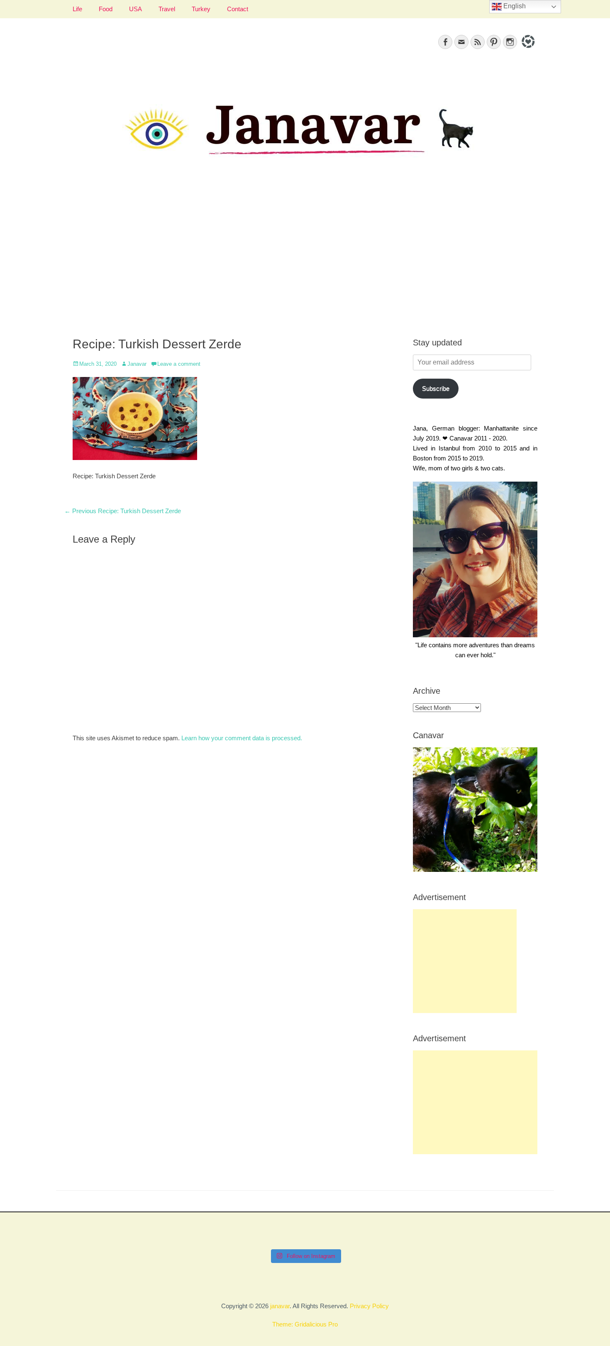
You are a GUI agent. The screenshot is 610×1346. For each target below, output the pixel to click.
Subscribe (435, 388)
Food (105, 8)
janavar (280, 1305)
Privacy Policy (369, 1305)
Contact (237, 8)
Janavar (136, 364)
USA (135, 8)
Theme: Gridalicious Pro (305, 1324)
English (514, 6)
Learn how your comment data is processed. (241, 738)
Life (77, 8)
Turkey (201, 8)
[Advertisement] (305, 258)
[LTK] (527, 49)
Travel (167, 8)
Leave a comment (178, 364)
